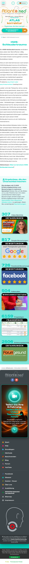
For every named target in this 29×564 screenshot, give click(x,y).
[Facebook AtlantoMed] (12, 380)
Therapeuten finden (16, 561)
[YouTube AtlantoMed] (16, 380)
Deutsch (23, 3)
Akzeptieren (14, 557)
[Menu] (3, 3)
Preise (7, 561)
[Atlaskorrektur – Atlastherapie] (14, 374)
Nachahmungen (20, 204)
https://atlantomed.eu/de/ (19, 539)
